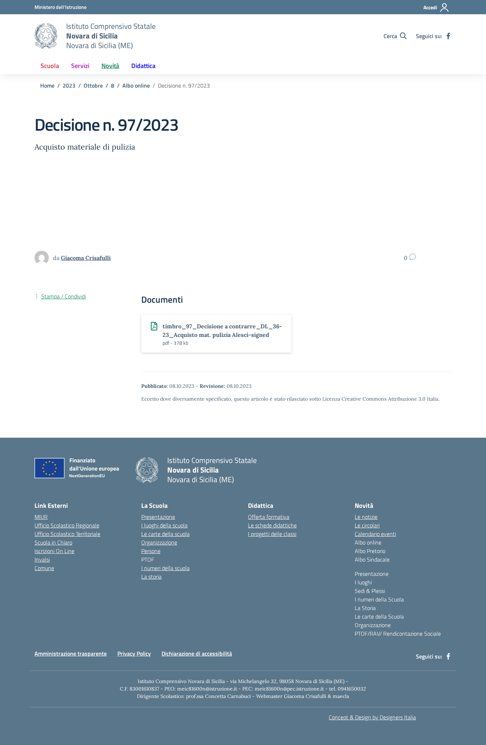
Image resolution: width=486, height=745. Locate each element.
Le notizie (366, 516)
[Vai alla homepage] (46, 36)
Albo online (368, 542)
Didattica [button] (143, 66)
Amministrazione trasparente (71, 653)
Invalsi (42, 559)
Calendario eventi (375, 534)
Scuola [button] (50, 66)
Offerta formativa (268, 516)
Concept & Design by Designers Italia (372, 717)
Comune (44, 568)
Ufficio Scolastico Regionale (67, 525)
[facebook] (448, 36)
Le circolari (367, 525)
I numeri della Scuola (379, 599)
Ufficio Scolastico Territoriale (67, 534)
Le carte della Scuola (379, 616)
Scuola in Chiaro (53, 542)
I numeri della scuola (165, 568)
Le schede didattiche (272, 525)
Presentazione (158, 516)
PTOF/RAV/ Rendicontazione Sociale (398, 633)
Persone (150, 551)
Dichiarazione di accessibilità (197, 653)
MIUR (41, 516)
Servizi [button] (80, 66)
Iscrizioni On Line (54, 551)
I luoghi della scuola (164, 525)
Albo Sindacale (372, 559)
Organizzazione (159, 542)
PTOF (147, 559)
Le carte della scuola (165, 534)
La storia (151, 576)
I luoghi (363, 582)
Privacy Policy (134, 653)
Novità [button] (110, 66)
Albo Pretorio (370, 551)
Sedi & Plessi (370, 591)
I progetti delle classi (272, 534)
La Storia (365, 608)
